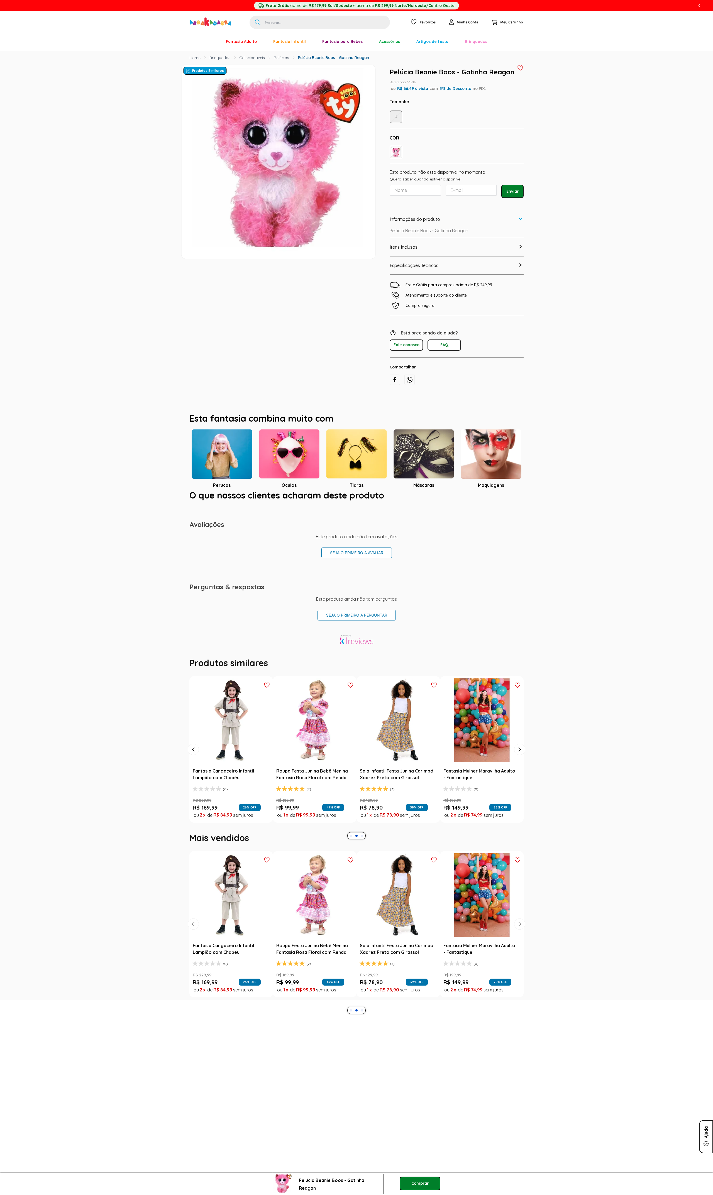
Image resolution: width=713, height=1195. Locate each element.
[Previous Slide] (193, 749)
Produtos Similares (208, 71)
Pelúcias (281, 57)
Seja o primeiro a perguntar (356, 615)
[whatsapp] (409, 380)
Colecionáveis (252, 57)
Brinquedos (219, 57)
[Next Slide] (519, 749)
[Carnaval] (209, 41)
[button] (396, 152)
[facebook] (395, 380)
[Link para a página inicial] (195, 57)
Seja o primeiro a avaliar (356, 552)
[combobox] (320, 22)
